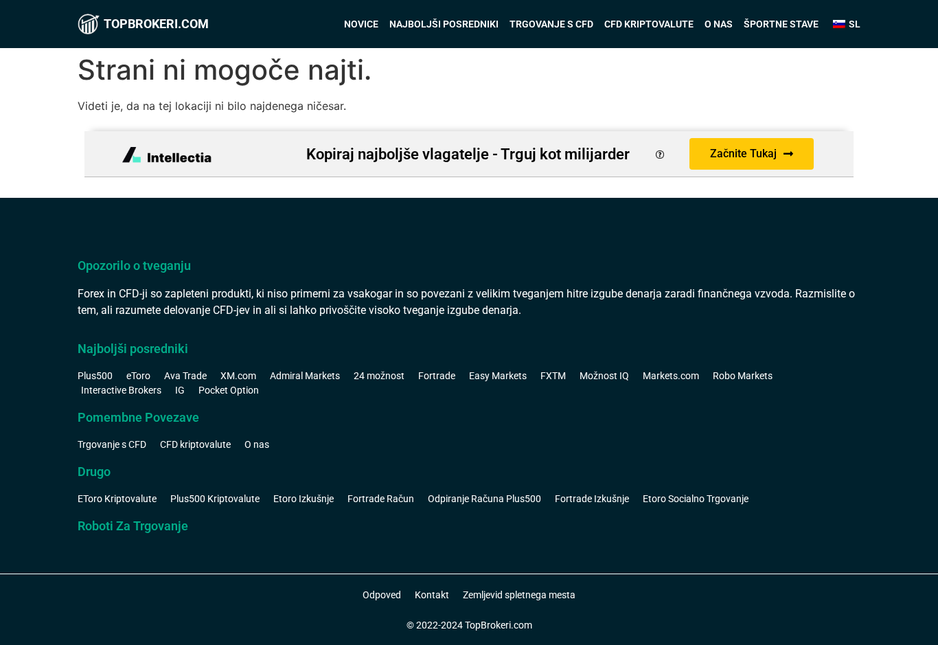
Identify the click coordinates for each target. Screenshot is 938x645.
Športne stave (781, 24)
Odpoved (382, 594)
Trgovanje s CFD (551, 24)
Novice (361, 24)
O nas (719, 24)
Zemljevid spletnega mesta (519, 594)
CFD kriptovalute (649, 24)
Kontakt (432, 594)
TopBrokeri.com (156, 23)
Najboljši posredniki (444, 24)
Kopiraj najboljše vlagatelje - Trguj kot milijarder (468, 154)
